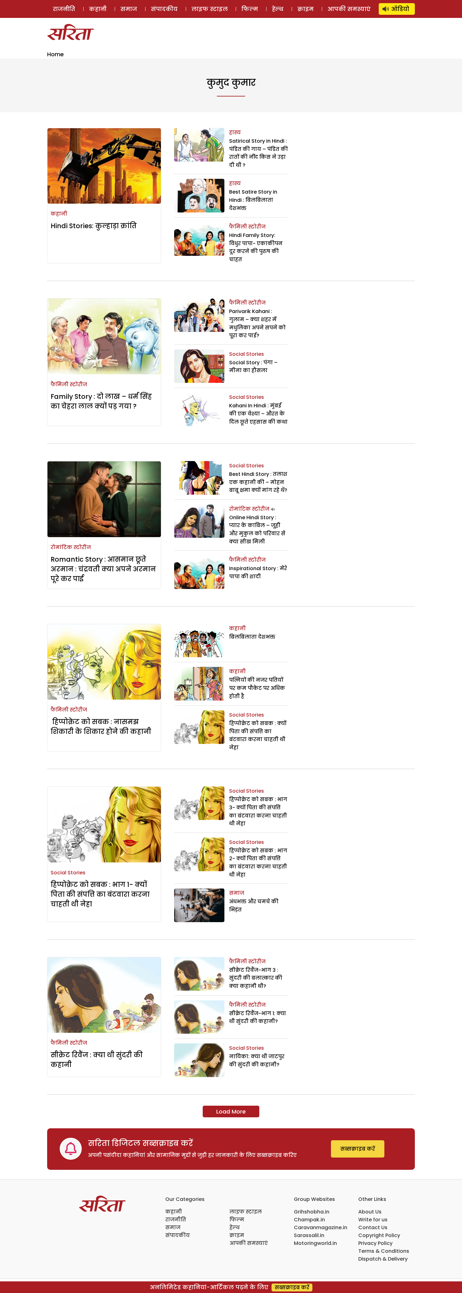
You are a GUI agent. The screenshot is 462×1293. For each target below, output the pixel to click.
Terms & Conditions (383, 1251)
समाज (128, 9)
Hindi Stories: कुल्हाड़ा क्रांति (94, 225)
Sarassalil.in (309, 1235)
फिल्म (249, 9)
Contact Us (373, 1227)
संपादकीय (164, 9)
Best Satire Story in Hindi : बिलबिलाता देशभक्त (253, 200)
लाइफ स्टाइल (209, 9)
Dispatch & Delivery (383, 1259)
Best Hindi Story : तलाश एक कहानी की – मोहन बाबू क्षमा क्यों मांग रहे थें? (258, 482)
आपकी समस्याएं (349, 9)
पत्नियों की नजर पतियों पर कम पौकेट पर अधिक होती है (257, 688)
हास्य (235, 132)
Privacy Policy (375, 1243)
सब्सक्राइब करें (357, 1149)
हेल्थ (277, 9)
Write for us (373, 1219)
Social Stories (246, 354)
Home (55, 54)
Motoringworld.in (315, 1243)
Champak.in (309, 1219)
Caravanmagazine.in (320, 1227)
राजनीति (64, 9)
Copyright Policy (379, 1235)
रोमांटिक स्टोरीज (71, 547)
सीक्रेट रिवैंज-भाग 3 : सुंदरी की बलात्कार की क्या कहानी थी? (255, 978)
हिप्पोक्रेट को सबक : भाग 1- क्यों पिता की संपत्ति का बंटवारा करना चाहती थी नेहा (100, 894)
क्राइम (305, 9)
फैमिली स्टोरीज (247, 226)
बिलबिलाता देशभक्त (252, 637)
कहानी (98, 9)
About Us (370, 1211)
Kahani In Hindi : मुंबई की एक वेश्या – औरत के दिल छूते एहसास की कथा (258, 413)
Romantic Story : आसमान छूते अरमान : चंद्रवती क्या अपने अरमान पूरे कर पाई (103, 569)
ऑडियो (400, 9)
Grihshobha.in (311, 1211)
